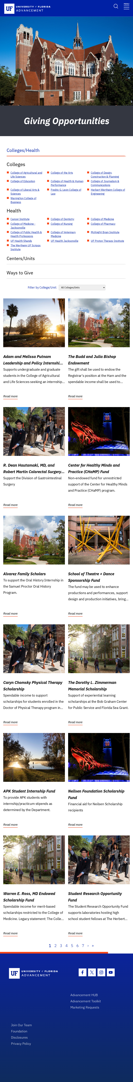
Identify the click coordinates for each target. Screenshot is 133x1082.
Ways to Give (20, 273)
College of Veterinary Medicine (63, 234)
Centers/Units (21, 258)
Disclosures (19, 1037)
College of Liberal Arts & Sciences (25, 191)
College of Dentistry (62, 219)
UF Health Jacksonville (64, 240)
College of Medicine (102, 219)
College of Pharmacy (103, 223)
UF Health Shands (21, 240)
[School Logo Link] (35, 974)
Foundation (19, 1031)
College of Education (23, 181)
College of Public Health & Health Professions (26, 234)
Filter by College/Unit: (42, 287)
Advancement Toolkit (85, 1001)
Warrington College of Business (23, 200)
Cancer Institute (20, 219)
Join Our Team (21, 1025)
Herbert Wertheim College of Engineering (108, 191)
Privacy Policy (21, 1043)
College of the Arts (62, 172)
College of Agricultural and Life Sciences (26, 174)
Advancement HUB (84, 995)
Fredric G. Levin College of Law (66, 191)
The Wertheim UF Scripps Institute (26, 247)
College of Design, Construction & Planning (105, 174)
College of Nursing (62, 223)
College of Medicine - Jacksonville (23, 225)
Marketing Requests (84, 1007)
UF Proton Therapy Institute (107, 240)
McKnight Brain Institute (105, 232)
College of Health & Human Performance (67, 183)
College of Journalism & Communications (105, 183)
